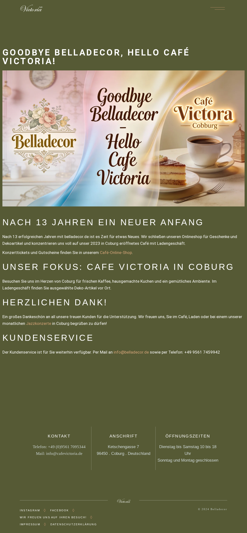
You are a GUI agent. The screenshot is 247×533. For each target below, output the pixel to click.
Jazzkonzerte (38, 323)
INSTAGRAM (30, 510)
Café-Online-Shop (116, 252)
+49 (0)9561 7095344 (67, 446)
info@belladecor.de (131, 352)
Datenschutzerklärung (73, 524)
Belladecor (219, 509)
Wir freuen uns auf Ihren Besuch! (53, 517)
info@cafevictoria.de (64, 453)
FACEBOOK (59, 510)
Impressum (30, 524)
